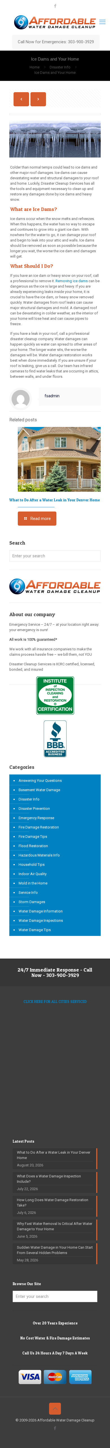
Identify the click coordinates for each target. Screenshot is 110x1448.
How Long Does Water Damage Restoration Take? (52, 1202)
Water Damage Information (41, 911)
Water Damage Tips (35, 930)
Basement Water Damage (39, 790)
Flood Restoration (33, 846)
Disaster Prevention (34, 808)
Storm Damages (32, 902)
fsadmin (52, 396)
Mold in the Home (33, 883)
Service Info (28, 892)
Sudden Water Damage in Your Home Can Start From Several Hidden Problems (55, 1250)
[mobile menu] (102, 22)
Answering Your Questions (40, 780)
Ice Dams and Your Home (55, 72)
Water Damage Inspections (41, 920)
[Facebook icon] (55, 5)
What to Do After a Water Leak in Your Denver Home (54, 500)
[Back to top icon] (55, 1409)
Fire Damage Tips (33, 836)
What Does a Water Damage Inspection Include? (49, 1179)
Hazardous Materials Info (39, 855)
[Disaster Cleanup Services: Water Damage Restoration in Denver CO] (55, 22)
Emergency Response (36, 818)
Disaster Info (60, 67)
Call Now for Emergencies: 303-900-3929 (56, 41)
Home (34, 67)
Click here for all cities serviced (55, 1001)
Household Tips (32, 864)
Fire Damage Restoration (39, 827)
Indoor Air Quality (33, 874)
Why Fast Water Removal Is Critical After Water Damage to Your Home (54, 1226)
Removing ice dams (72, 281)
